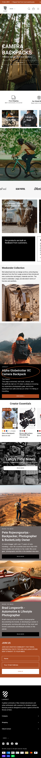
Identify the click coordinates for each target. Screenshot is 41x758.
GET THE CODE (20, 403)
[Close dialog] (37, 352)
